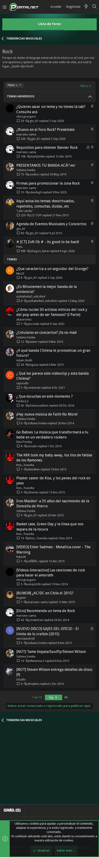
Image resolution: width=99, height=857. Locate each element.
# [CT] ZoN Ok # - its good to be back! (47, 242)
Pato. (19, 246)
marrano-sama (26, 134)
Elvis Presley (24, 442)
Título (11, 85)
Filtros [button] (84, 86)
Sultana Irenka (25, 170)
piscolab (33, 323)
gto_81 (33, 120)
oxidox (34, 174)
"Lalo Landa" (24, 211)
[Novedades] (86, 6)
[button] (4, 7)
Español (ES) (12, 810)
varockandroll (25, 638)
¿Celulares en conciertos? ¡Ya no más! (46, 332)
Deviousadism (38, 405)
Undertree (36, 619)
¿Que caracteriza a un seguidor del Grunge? (52, 269)
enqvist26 (34, 584)
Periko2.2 (22, 401)
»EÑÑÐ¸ (33, 561)
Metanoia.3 (36, 660)
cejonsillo (22, 383)
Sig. (51, 697)
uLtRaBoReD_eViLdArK (30, 296)
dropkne (33, 683)
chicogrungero (26, 116)
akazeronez (24, 319)
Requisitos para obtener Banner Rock (47, 147)
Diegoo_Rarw (40, 251)
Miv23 (20, 273)
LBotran (33, 492)
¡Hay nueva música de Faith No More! (46, 414)
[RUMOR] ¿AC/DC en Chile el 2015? (44, 593)
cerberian (34, 387)
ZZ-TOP (36, 215)
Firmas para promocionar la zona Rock (48, 183)
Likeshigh (35, 192)
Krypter (21, 597)
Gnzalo (32, 446)
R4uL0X (21, 557)
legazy (33, 364)
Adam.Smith (24, 360)
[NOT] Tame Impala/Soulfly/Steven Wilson (51, 651)
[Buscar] (94, 6)
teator (33, 341)
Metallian (34, 469)
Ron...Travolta (25, 465)
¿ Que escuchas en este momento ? (44, 396)
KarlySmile (38, 156)
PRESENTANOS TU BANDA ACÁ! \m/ (45, 165)
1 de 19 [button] (37, 697)
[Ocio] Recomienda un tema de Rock (45, 611)
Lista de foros (49, 24)
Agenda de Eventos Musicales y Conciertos (51, 224)
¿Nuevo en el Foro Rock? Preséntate (45, 129)
